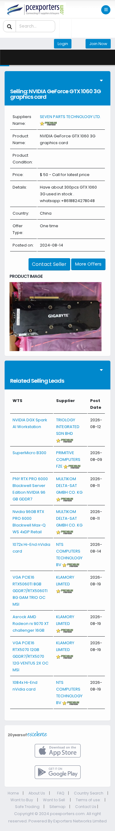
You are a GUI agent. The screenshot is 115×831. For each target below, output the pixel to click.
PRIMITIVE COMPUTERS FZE (68, 459)
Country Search (88, 793)
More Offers (88, 264)
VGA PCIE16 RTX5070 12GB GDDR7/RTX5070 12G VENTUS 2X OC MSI (30, 656)
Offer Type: (18, 229)
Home (13, 793)
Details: (20, 187)
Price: (18, 175)
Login (63, 43)
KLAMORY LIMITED (65, 580)
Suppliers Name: (22, 120)
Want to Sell (54, 799)
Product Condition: (23, 158)
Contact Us (85, 806)
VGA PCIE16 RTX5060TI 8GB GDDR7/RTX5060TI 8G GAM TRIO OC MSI (30, 590)
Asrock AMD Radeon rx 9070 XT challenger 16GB (31, 623)
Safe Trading (27, 806)
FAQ (60, 793)
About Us (37, 793)
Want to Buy (21, 799)
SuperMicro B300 (29, 453)
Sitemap (57, 806)
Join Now (98, 43)
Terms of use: (88, 799)
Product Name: (20, 139)
